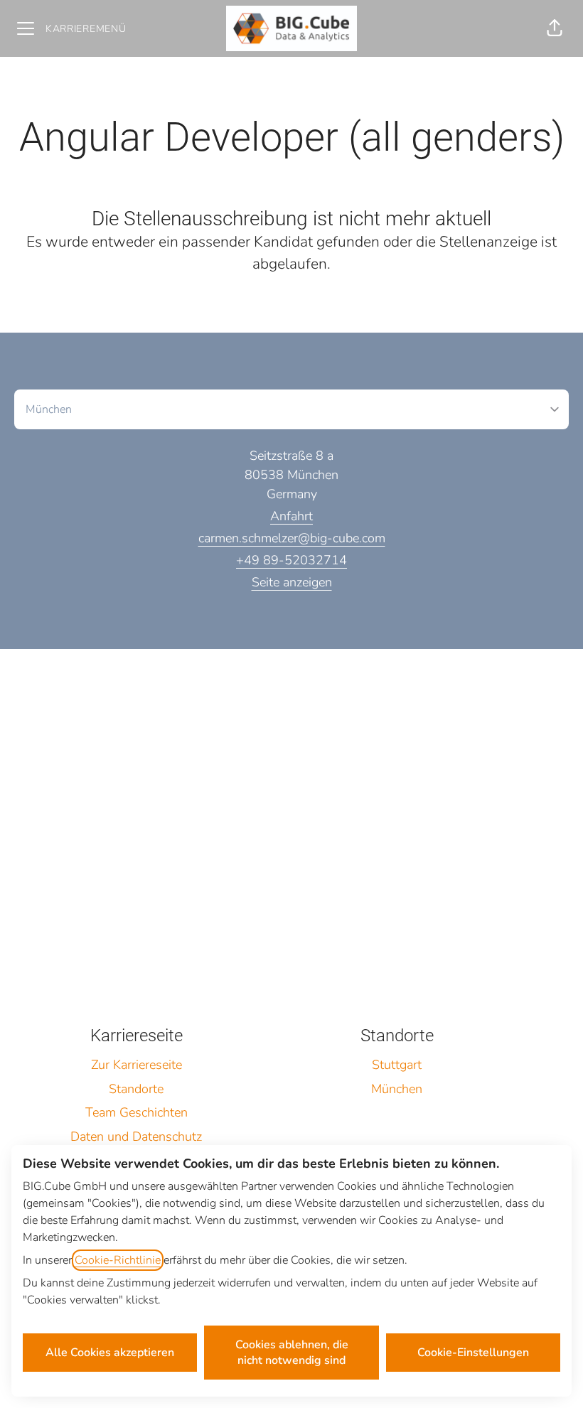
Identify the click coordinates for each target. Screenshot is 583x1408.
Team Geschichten (136, 1112)
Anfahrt (291, 516)
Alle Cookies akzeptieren (110, 1352)
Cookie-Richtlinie (118, 1260)
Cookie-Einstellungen (473, 1352)
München (396, 1088)
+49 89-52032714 (291, 560)
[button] (554, 28)
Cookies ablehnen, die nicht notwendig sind (291, 1352)
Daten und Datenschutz (136, 1136)
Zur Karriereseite (136, 1064)
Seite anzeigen (292, 582)
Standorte (136, 1088)
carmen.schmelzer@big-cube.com (291, 538)
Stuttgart (397, 1064)
